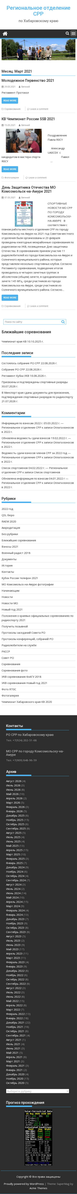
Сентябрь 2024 (16, 880)
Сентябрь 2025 (16, 828)
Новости (7, 597)
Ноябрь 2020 (14, 1078)
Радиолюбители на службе (19, 645)
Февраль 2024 (15, 910)
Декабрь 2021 (15, 1022)
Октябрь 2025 (15, 824)
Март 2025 (13, 854)
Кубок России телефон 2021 (20, 578)
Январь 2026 (14, 811)
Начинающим (10, 590)
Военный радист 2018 (16, 553)
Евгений (25, 86)
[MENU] (73, 33)
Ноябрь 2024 (14, 871)
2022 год (7, 509)
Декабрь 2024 (15, 867)
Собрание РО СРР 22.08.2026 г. (22, 369)
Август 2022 (13, 988)
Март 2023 (13, 958)
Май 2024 (12, 897)
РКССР (6, 651)
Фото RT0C (9, 689)
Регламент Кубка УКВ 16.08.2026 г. (24, 375)
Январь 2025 (14, 863)
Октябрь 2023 (15, 927)
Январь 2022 (14, 1018)
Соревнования (12, 108)
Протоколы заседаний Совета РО (23, 632)
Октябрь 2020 (15, 1083)
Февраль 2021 (15, 1065)
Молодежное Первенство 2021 (28, 80)
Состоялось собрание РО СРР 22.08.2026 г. (29, 363)
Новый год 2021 (12, 609)
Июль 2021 (13, 1044)
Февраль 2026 (15, 807)
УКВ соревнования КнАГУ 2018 (21, 676)
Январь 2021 (14, 1070)
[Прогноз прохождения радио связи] (38, 1164)
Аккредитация (11, 527)
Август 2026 (13, 781)
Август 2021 (13, 1039)
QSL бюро (8, 515)
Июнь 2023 (13, 945)
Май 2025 (12, 845)
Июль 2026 (13, 785)
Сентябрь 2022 (16, 983)
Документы (9, 559)
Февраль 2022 (15, 1014)
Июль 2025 (13, 837)
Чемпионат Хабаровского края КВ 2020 (27, 702)
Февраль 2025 (15, 858)
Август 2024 (13, 884)
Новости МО (10, 603)
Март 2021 (13, 1061)
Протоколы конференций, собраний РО (27, 639)
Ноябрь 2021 (14, 1027)
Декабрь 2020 (15, 1074)
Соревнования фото (15, 670)
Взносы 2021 (10, 546)
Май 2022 (12, 1001)
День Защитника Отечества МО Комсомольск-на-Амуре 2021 (29, 189)
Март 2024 (13, 906)
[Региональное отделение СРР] (5, 33)
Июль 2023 (13, 940)
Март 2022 (13, 1009)
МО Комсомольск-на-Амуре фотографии (28, 584)
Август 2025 (13, 833)
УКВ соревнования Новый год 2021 (24, 683)
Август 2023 (13, 936)
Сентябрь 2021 (16, 1035)
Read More (9, 100)
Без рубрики (10, 534)
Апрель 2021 (14, 1057)
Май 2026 (12, 794)
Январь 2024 (14, 914)
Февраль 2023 (15, 962)
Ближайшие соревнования (19, 540)
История (7, 565)
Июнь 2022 (13, 996)
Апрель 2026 (14, 798)
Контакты (8, 571)
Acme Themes (38, 1188)
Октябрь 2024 (15, 876)
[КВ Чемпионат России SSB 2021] (24, 131)
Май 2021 (12, 1052)
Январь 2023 (14, 966)
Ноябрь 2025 (14, 820)
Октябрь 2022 (15, 979)
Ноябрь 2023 (14, 923)
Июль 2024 (13, 889)
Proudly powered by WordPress (24, 1184)
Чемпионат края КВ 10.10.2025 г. (23, 341)
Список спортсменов (47, 472)
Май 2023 (12, 949)
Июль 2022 (13, 992)
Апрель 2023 (14, 953)
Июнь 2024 (13, 893)
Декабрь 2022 (15, 970)
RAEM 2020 (9, 521)
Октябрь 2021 (15, 1031)
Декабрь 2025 (15, 815)
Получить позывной (15, 626)
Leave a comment (39, 108)
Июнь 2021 (13, 1048)
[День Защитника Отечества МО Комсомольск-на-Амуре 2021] (24, 203)
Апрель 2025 (14, 850)
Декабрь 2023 (15, 919)
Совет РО (8, 658)
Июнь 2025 (13, 841)
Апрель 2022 (14, 1005)
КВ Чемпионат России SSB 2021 (28, 119)
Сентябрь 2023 (16, 932)
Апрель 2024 (14, 901)
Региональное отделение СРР (38, 11)
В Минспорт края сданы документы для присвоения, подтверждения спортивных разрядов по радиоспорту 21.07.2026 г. (37, 397)
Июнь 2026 (13, 789)
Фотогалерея (11, 177)
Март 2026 (13, 802)
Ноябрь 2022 (14, 975)
